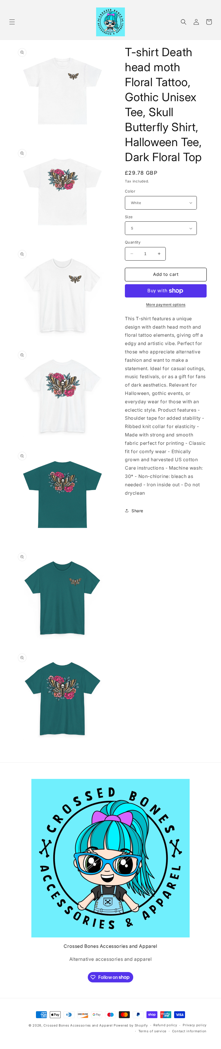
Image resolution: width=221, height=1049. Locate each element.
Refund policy (165, 1025)
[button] (12, 22)
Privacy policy (195, 1025)
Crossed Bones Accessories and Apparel (78, 1025)
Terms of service (152, 1031)
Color (130, 191)
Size (129, 216)
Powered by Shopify (131, 1025)
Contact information (189, 1031)
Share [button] (137, 510)
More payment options (166, 304)
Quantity (132, 242)
